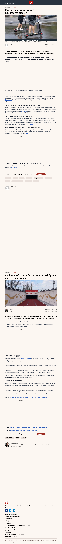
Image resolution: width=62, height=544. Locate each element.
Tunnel (24, 437)
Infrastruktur (9, 437)
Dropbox (29, 178)
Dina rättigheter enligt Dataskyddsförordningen (17, 525)
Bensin (22, 178)
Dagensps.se (8, 7)
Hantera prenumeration (11, 514)
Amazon (8, 178)
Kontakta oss (8, 518)
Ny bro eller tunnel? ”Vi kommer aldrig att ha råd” (23, 430)
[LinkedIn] (14, 510)
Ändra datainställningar (11, 536)
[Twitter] (10, 510)
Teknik (14, 7)
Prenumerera (41, 174)
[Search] (54, 3)
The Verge (24, 111)
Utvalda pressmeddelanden (12, 516)
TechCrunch (8, 100)
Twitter (36, 181)
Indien (7, 181)
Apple (15, 178)
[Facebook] (6, 510)
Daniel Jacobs (14, 443)
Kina (17, 437)
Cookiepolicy (8, 523)
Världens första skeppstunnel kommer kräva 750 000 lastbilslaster (28, 427)
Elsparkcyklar (38, 178)
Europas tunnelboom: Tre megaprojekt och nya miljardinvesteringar (28, 397)
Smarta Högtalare (17, 181)
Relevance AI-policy (10, 527)
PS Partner (8, 532)
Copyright (7, 520)
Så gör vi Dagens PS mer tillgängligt (14, 534)
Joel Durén (13, 186)
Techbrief (28, 181)
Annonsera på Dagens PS (11, 529)
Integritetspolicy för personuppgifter (14, 522)
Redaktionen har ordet (11, 531)
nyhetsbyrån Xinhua (25, 358)
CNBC (27, 133)
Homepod (48, 178)
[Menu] (56, 3)
